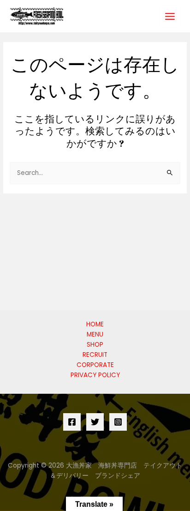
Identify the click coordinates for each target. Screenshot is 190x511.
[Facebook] (72, 422)
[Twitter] (95, 422)
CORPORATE (95, 365)
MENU (95, 334)
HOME (95, 324)
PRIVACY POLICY (95, 375)
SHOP (95, 344)
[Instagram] (118, 422)
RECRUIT (95, 354)
